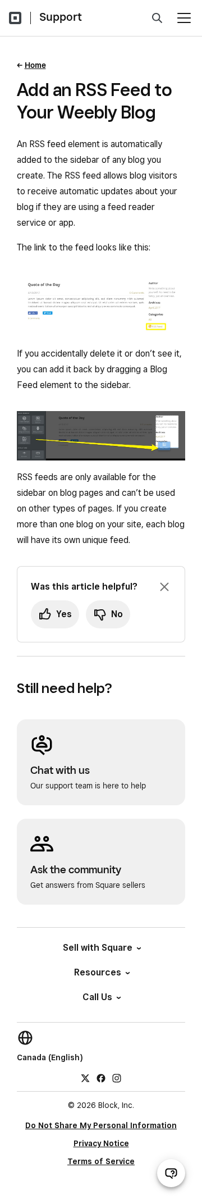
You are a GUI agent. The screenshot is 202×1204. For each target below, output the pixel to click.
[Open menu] (184, 17)
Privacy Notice (101, 1143)
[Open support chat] (171, 1173)
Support (60, 17)
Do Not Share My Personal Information (101, 1125)
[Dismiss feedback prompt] (164, 587)
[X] (85, 1077)
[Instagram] (116, 1077)
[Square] (15, 18)
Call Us (97, 997)
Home (35, 65)
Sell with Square (97, 947)
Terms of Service (101, 1161)
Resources (97, 972)
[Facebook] (101, 1077)
